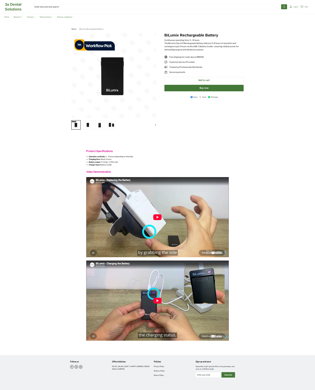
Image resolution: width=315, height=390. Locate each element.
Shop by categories (64, 17)
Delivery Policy (159, 371)
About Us (17, 17)
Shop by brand (45, 17)
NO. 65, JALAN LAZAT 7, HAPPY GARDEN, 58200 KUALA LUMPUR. (131, 367)
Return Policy (159, 375)
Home (6, 17)
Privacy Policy (159, 366)
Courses (30, 17)
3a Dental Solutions (13, 6)
